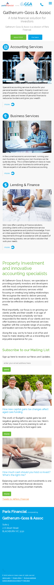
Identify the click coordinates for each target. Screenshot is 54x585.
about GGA (18, 37)
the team (35, 37)
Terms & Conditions (30, 578)
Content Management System (11, 580)
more (7, 104)
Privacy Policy (17, 578)
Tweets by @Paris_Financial (15, 499)
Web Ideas (26, 580)
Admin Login (6, 578)
